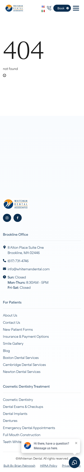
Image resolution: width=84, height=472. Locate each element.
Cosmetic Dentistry (18, 399)
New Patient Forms (18, 329)
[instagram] (7, 218)
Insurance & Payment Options (26, 336)
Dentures (10, 420)
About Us (10, 315)
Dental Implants (15, 413)
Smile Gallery (13, 343)
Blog (6, 350)
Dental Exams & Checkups (23, 406)
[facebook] (17, 218)
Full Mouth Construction (21, 434)
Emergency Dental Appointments (29, 427)
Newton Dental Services (21, 371)
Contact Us (11, 322)
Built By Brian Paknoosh (19, 465)
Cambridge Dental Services (24, 364)
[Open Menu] (76, 8)
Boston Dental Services (21, 357)
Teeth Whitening (16, 441)
